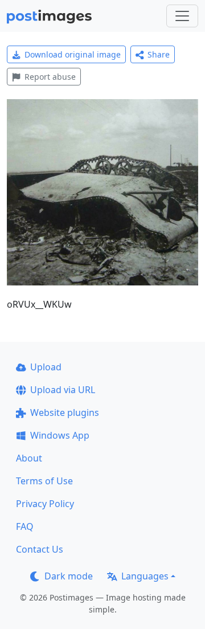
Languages (145, 576)
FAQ (25, 526)
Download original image (72, 54)
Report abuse (50, 76)
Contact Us (39, 549)
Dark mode (68, 576)
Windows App (59, 435)
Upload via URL (62, 389)
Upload (46, 367)
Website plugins (64, 412)
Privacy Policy (45, 503)
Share (158, 54)
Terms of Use (44, 481)
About (29, 458)
